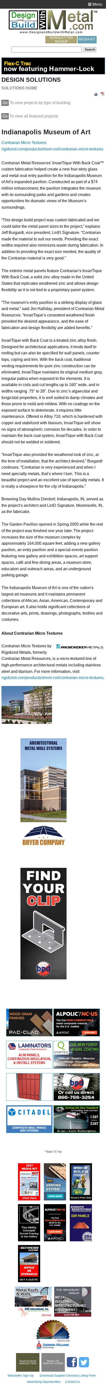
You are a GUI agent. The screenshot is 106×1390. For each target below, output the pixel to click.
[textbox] (47, 50)
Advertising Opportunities (44, 1382)
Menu (96, 4)
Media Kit (87, 39)
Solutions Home (19, 88)
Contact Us (72, 1382)
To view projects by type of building (36, 103)
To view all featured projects (30, 116)
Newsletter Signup (61, 39)
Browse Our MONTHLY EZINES (53, 1362)
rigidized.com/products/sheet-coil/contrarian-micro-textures (52, 149)
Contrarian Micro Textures (23, 143)
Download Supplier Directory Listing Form (68, 1375)
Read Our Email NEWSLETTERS (27, 1362)
